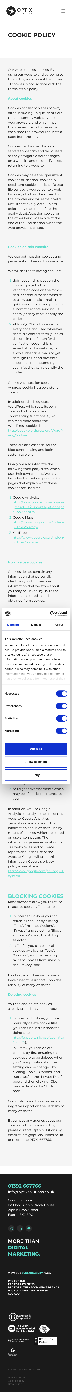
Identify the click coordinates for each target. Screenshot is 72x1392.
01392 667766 (24, 1186)
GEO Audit (15, 1293)
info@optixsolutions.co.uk (31, 1192)
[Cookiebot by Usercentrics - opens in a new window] (50, 613)
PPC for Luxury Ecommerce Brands (33, 1287)
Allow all (36, 748)
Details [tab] (36, 624)
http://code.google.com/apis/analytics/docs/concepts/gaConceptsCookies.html (38, 507)
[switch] (61, 706)
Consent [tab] (13, 624)
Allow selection (36, 761)
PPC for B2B (16, 1280)
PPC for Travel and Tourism (28, 1290)
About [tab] (59, 624)
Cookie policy (16, 1380)
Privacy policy (16, 1377)
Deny (36, 775)
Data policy (15, 1383)
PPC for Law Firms (21, 1284)
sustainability (32, 1272)
